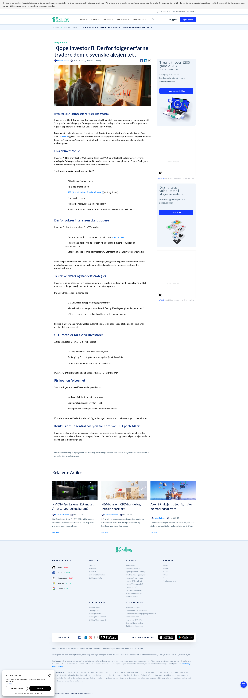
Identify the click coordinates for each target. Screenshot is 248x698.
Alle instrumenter (133, 568)
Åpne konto (188, 19)
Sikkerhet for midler (97, 575)
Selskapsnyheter (96, 578)
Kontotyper (130, 565)
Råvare (165, 575)
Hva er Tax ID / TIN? (134, 620)
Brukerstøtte (180, 12)
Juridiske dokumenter (134, 626)
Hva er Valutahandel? (134, 584)
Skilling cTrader (95, 614)
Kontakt (92, 572)
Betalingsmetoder (133, 607)
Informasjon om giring (134, 578)
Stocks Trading (70, 27)
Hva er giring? (131, 587)
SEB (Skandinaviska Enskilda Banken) (85, 192)
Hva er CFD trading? (134, 581)
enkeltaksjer (118, 237)
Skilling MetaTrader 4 (97, 617)
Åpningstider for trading (135, 572)
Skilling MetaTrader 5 (97, 620)
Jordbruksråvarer (169, 581)
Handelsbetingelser (134, 590)
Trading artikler (132, 596)
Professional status (134, 593)
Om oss (92, 565)
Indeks (165, 572)
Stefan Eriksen (63, 60)
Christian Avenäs (62, 515)
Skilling (55, 27)
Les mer (55, 532)
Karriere (92, 568)
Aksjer (165, 568)
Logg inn (173, 19)
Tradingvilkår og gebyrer (135, 575)
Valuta (165, 565)
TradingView (94, 610)
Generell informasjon (134, 623)
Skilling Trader (94, 607)
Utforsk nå (176, 212)
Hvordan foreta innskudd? (136, 610)
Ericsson (64, 136)
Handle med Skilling (176, 91)
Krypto (165, 578)
